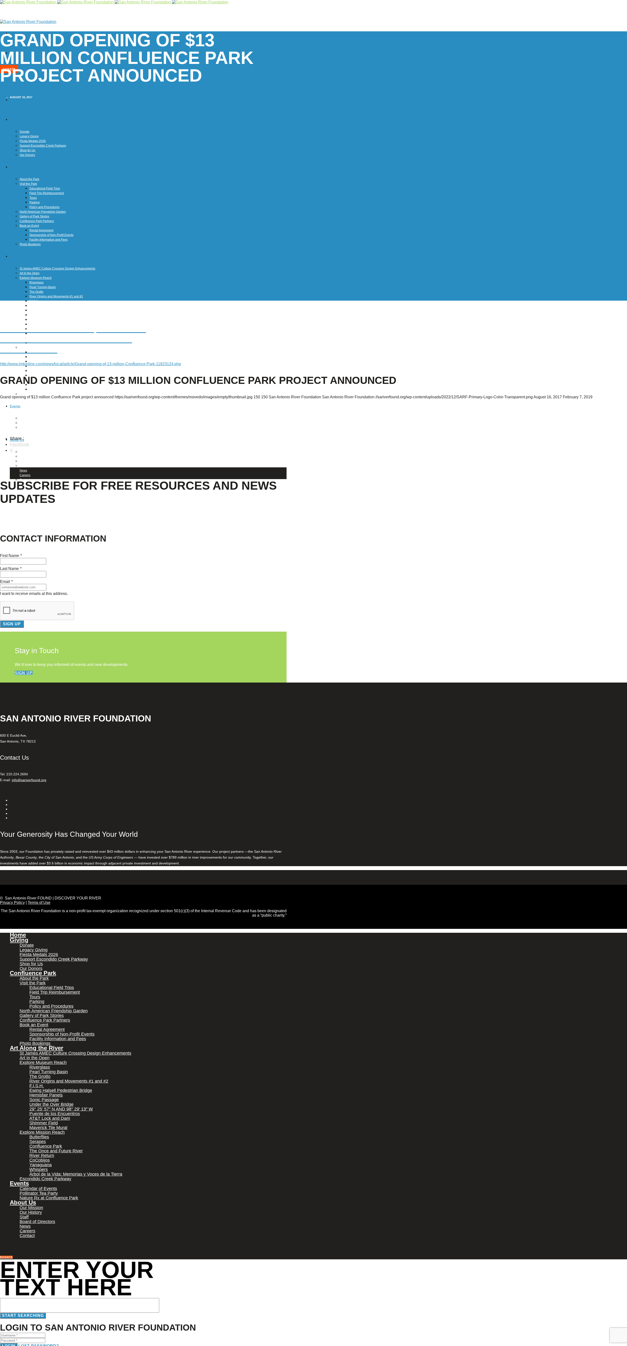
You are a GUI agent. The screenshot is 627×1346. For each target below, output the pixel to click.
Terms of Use (39, 902)
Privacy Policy (12, 902)
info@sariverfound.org (29, 780)
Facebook (19, 444)
